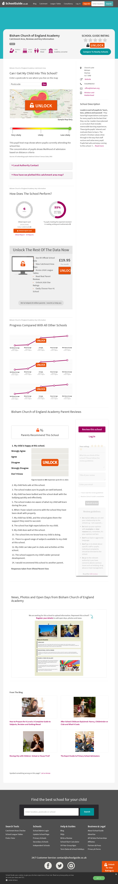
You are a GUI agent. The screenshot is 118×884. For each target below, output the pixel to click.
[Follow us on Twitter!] (59, 865)
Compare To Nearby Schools (95, 51)
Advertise (91, 834)
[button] (41, 165)
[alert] (59, 878)
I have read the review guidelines (91, 493)
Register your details (44, 618)
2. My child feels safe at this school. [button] (28, 485)
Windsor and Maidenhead (89, 93)
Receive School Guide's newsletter (92, 496)
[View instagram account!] (70, 865)
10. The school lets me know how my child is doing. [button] (36, 534)
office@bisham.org (92, 88)
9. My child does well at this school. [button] (28, 530)
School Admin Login (41, 830)
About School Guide (95, 830)
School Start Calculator (69, 841)
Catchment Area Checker (16, 830)
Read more (99, 146)
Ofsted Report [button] (20, 235)
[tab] (41, 166)
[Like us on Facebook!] (47, 865)
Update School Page (41, 834)
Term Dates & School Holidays (72, 849)
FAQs (62, 834)
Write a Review (66, 838)
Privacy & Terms (94, 849)
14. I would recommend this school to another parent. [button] (38, 562)
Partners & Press (94, 845)
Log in (92, 436)
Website (88, 79)
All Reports (30, 235)
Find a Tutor (10, 838)
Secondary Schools (40, 841)
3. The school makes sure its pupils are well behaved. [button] (37, 489)
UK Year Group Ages (68, 845)
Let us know (45, 773)
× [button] (116, 874)
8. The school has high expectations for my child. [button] (35, 525)
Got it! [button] (99, 878)
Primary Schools (39, 838)
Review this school (92, 429)
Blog (62, 830)
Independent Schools (41, 845)
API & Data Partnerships (97, 838)
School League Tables (14, 834)
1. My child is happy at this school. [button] (28, 445)
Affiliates (91, 841)
